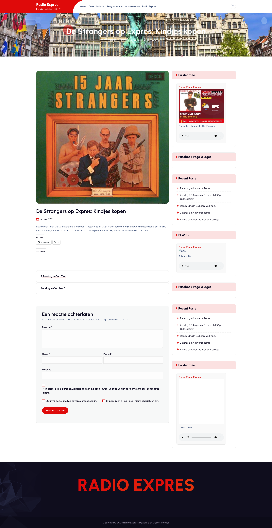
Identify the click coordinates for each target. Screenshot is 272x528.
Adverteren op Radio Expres (140, 6)
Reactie (47, 327)
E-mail (107, 354)
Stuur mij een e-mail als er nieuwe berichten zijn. (132, 400)
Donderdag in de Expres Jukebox (198, 205)
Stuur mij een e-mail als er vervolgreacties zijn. (71, 400)
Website (46, 369)
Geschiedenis (96, 6)
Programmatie (115, 6)
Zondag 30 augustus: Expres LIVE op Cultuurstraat (200, 197)
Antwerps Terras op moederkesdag (199, 219)
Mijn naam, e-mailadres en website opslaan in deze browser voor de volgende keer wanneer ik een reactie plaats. (100, 390)
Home (82, 6)
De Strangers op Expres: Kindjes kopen (140, 40)
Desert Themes (161, 522)
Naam (46, 354)
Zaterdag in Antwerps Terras (195, 188)
